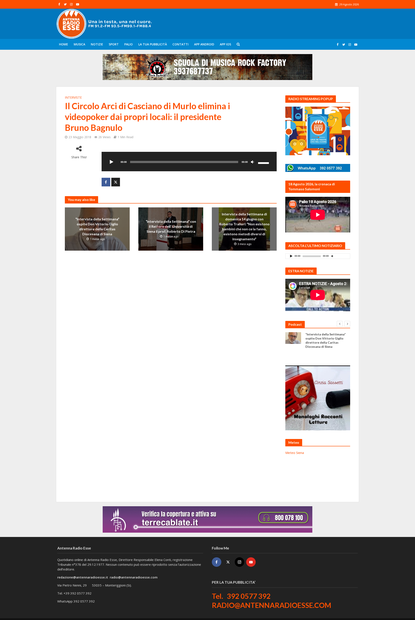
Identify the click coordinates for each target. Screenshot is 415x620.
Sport (114, 44)
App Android (204, 44)
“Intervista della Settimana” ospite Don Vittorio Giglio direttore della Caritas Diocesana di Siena (97, 226)
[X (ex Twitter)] (228, 562)
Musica (79, 44)
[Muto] (252, 162)
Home (63, 44)
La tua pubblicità (152, 44)
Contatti (180, 44)
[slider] (264, 163)
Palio (128, 44)
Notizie (97, 44)
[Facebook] (216, 562)
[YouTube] (251, 562)
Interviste (73, 97)
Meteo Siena (294, 452)
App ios (225, 44)
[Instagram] (239, 562)
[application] (189, 161)
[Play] (111, 162)
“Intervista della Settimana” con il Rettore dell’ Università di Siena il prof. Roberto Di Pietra (171, 226)
